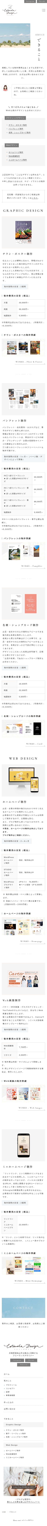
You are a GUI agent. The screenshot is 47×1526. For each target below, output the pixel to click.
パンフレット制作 (16, 129)
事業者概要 (10, 1395)
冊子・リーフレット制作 (16, 1433)
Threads (42, 1)
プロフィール (11, 1385)
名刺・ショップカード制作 (20, 132)
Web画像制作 (14, 156)
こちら (35, 198)
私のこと (8, 1381)
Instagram (30, 1)
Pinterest (23, 1365)
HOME (4, 1512)
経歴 (8, 1392)
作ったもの (8, 1402)
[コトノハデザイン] (9, 10)
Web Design (12, 1445)
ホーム (7, 1374)
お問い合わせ (9, 1409)
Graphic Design (13, 1425)
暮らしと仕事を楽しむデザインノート (23, 1502)
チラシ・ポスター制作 (18, 125)
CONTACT (23, 1308)
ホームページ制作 (16, 152)
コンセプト (10, 1388)
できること (8, 1419)
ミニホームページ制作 (18, 160)
